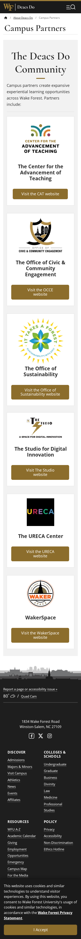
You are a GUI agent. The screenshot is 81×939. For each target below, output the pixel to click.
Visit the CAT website (40, 193)
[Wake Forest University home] (8, 7)
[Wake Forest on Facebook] (32, 736)
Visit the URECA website (40, 553)
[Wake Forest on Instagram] (50, 736)
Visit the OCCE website (40, 292)
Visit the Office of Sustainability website (40, 392)
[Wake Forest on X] (41, 736)
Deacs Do (26, 7)
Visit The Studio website (40, 472)
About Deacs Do (23, 18)
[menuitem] (8, 18)
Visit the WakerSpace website (40, 635)
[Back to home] (5, 18)
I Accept (40, 929)
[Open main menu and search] (71, 7)
